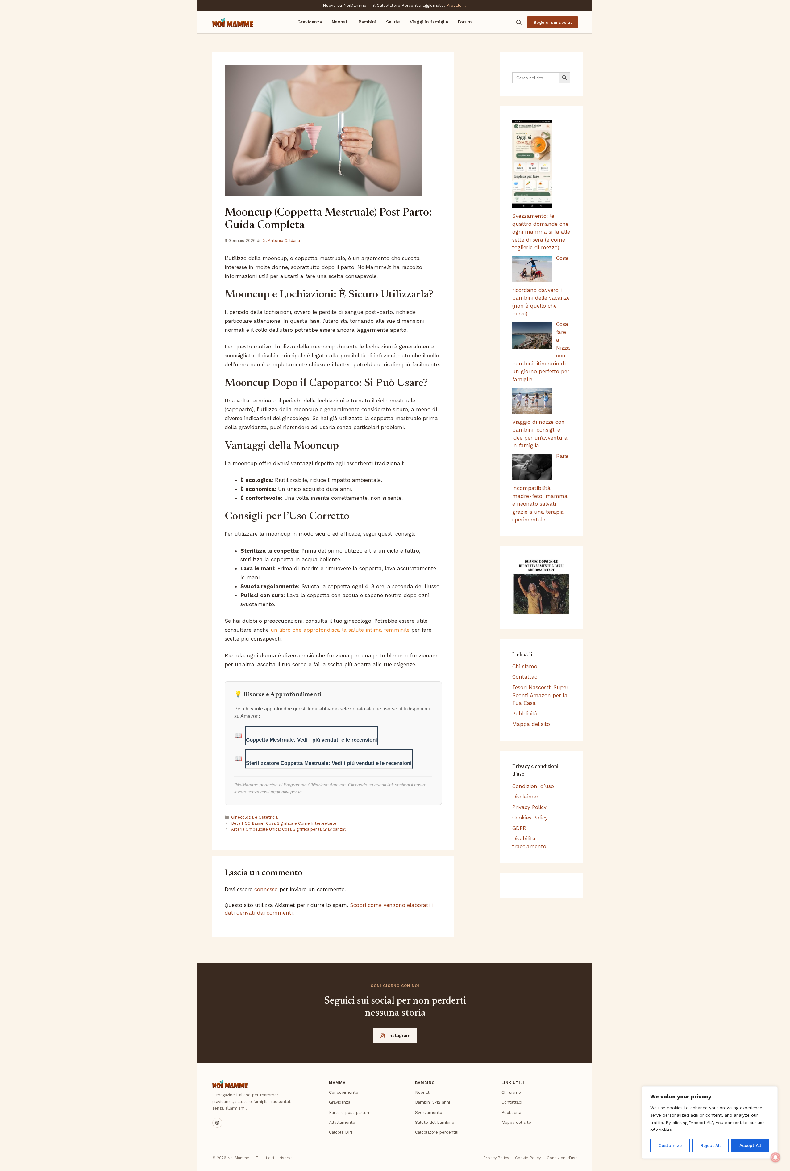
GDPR (519, 828)
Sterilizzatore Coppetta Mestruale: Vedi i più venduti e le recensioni (329, 763)
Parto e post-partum (350, 1112)
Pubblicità (525, 713)
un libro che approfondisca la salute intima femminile (340, 630)
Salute (393, 22)
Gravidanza (309, 22)
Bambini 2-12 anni (432, 1102)
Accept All (750, 1145)
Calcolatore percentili (436, 1132)
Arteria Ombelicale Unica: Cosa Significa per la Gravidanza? (288, 829)
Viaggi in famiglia (429, 22)
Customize (670, 1145)
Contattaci (525, 677)
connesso (266, 889)
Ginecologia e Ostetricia (254, 817)
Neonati (340, 22)
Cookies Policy (530, 818)
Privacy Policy (529, 807)
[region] (710, 1122)
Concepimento (343, 1092)
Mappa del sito (531, 724)
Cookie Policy (528, 1158)
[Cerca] (519, 22)
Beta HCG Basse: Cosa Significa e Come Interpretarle (283, 823)
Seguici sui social (553, 22)
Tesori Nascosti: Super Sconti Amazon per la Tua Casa (540, 695)
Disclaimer (525, 797)
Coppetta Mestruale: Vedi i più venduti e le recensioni (311, 740)
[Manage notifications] (775, 1157)
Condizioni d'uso (562, 1158)
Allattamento (342, 1122)
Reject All (711, 1145)
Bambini (367, 22)
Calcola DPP (341, 1132)
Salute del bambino (434, 1122)
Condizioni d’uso (533, 786)
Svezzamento (428, 1112)
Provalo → (456, 5)
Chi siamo (524, 666)
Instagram (399, 1035)
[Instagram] (217, 1123)
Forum (465, 22)
